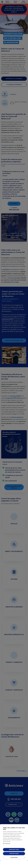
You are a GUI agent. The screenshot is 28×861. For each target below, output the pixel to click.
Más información (6, 843)
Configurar (14, 857)
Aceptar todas (14, 853)
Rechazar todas (14, 849)
